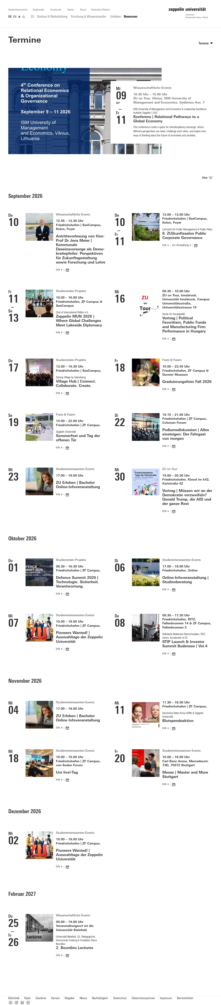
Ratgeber (69, 998)
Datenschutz (120, 998)
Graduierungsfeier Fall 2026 (187, 382)
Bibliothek (13, 998)
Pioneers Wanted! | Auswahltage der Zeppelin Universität (79, 637)
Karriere (55, 998)
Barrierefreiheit (185, 998)
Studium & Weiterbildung (52, 16)
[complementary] (19, 17)
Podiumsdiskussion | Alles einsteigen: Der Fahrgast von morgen (185, 434)
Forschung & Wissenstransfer (88, 16)
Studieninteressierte (17, 10)
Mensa (83, 998)
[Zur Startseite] (188, 12)
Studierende (38, 10)
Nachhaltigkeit (100, 998)
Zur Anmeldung (180, 245)
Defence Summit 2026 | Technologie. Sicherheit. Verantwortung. (77, 582)
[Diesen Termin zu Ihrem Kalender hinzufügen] (68, 270)
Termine (24, 40)
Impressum (166, 998)
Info (58, 270)
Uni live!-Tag (67, 772)
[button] (10, 1002)
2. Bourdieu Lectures (74, 948)
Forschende (55, 10)
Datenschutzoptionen (143, 998)
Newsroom (130, 16)
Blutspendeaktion (178, 721)
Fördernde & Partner (100, 10)
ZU (32, 16)
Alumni (70, 10)
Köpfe (27, 998)
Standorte (41, 998)
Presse (83, 10)
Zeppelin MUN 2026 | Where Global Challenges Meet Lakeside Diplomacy (79, 321)
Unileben (115, 16)
